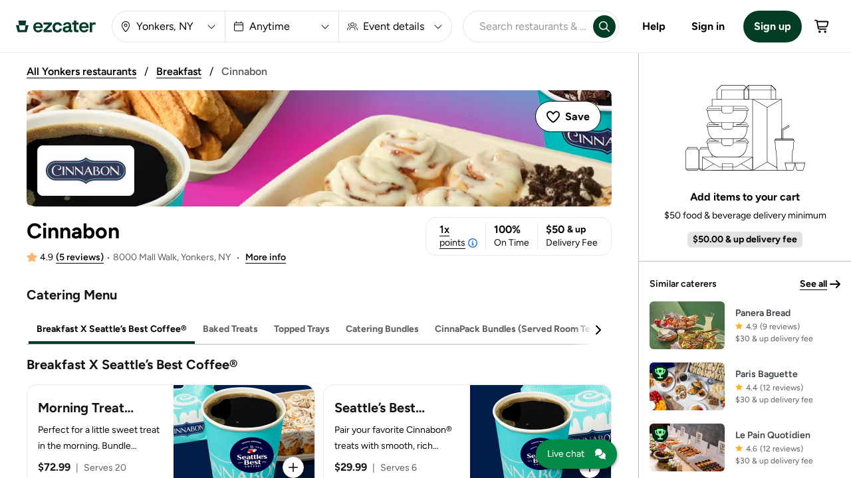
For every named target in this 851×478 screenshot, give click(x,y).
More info (265, 257)
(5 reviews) (80, 257)
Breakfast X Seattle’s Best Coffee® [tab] (112, 329)
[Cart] (822, 26)
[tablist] (319, 330)
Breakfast (178, 71)
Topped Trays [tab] (302, 329)
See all (813, 283)
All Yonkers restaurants (81, 71)
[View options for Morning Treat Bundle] (293, 467)
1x (452, 235)
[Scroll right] (597, 330)
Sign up (772, 26)
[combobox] (525, 26)
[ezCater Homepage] (56, 27)
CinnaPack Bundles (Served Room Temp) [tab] (521, 329)
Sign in (708, 26)
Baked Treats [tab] (230, 329)
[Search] (604, 26)
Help (654, 26)
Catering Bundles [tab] (382, 329)
